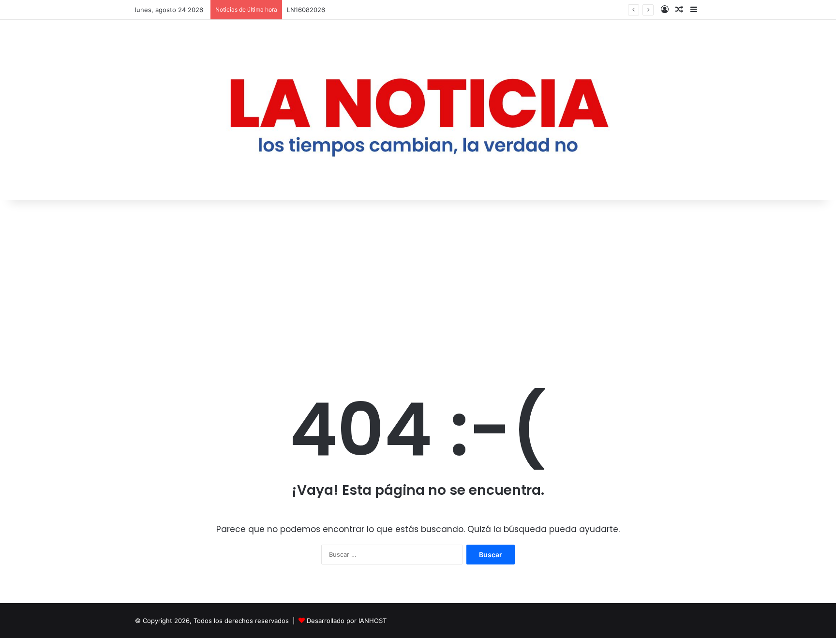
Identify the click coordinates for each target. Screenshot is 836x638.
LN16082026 (306, 10)
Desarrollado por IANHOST (347, 620)
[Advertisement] (418, 282)
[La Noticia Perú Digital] (418, 110)
